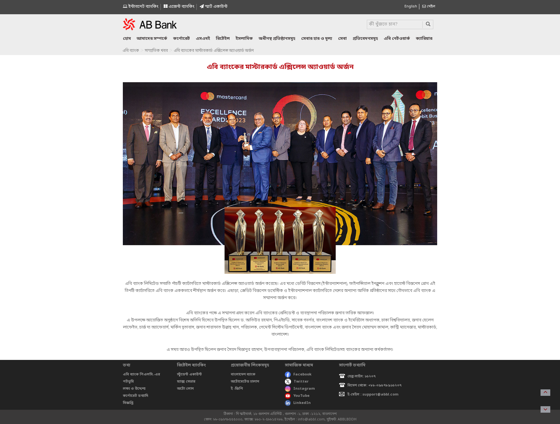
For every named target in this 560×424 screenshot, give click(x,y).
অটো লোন (185, 388)
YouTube (301, 396)
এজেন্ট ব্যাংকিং (181, 6)
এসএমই (203, 38)
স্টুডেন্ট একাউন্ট (189, 374)
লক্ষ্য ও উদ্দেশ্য (134, 388)
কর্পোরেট (181, 38)
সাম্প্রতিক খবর (156, 50)
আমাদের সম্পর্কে (152, 38)
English (410, 6)
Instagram (304, 388)
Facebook (302, 374)
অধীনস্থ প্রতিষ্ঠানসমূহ (277, 38)
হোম (127, 38)
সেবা (342, 38)
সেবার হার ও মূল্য (316, 38)
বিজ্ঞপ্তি (128, 403)
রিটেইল (223, 38)
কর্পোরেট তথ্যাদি (135, 396)
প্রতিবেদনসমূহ (365, 38)
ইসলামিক (244, 38)
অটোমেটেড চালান (245, 381)
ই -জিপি (237, 388)
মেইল (430, 6)
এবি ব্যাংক (130, 50)
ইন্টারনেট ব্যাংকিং (142, 6)
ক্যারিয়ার (424, 38)
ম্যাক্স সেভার (186, 381)
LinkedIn (302, 403)
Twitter (301, 381)
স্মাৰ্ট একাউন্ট (216, 6)
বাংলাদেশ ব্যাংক (243, 374)
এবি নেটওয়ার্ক (397, 38)
